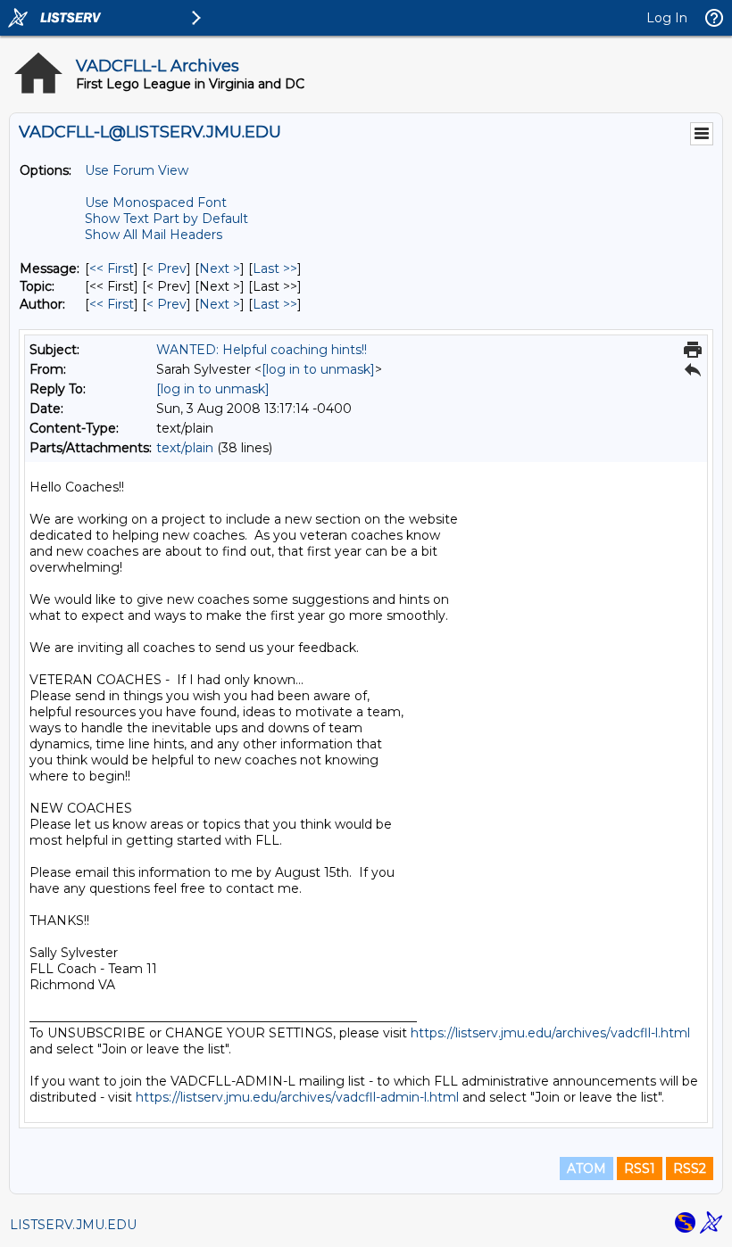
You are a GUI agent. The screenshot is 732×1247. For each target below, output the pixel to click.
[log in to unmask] (318, 369)
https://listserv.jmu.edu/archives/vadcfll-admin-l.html (297, 1097)
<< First (111, 268)
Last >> (275, 268)
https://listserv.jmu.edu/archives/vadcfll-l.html (550, 1033)
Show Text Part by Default (166, 219)
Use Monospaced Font (156, 202)
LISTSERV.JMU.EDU (73, 1225)
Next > (219, 268)
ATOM (586, 1168)
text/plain (184, 448)
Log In (666, 18)
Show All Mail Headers (153, 235)
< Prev (166, 268)
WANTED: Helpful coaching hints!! (261, 350)
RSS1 (639, 1168)
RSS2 (689, 1168)
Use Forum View (136, 170)
